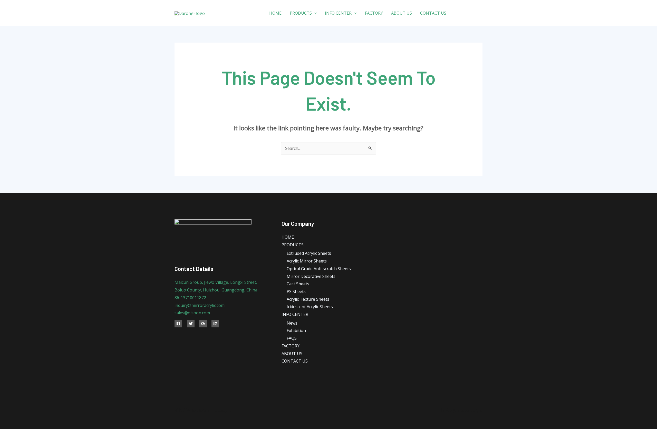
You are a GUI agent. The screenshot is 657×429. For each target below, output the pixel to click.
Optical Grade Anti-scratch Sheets (319, 268)
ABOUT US (401, 13)
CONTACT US (433, 13)
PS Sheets (296, 291)
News (292, 323)
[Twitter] (469, 13)
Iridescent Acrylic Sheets (310, 306)
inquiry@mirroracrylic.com (200, 305)
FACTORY (374, 13)
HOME (275, 13)
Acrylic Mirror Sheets (307, 261)
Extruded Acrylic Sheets (309, 253)
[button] (314, 13)
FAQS (292, 338)
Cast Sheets (298, 284)
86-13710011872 (190, 297)
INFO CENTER (338, 13)
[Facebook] (457, 13)
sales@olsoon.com (192, 313)
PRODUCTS (301, 13)
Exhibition (296, 330)
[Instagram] (480, 13)
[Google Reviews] (203, 323)
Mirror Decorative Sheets (311, 276)
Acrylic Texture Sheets (308, 299)
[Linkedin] (215, 323)
